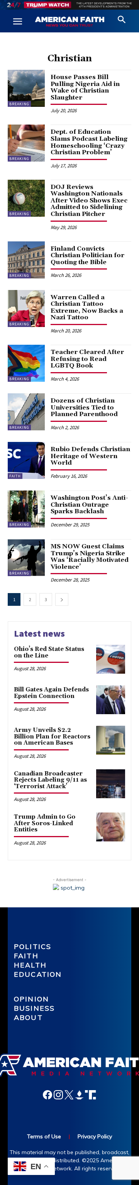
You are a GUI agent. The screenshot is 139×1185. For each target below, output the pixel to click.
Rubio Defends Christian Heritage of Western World (90, 456)
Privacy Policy (95, 1136)
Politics (32, 946)
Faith (15, 476)
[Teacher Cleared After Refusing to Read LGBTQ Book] (26, 363)
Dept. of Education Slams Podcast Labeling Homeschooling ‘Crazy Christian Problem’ (89, 142)
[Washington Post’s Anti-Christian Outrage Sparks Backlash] (26, 509)
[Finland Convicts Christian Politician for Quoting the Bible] (26, 259)
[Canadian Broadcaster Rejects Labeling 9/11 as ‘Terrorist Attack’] (110, 783)
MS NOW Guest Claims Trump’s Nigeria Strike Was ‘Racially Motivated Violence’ (90, 557)
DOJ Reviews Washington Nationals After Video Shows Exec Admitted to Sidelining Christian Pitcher (89, 200)
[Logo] (69, 22)
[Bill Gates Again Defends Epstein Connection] (110, 699)
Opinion (31, 999)
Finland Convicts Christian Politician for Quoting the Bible (87, 255)
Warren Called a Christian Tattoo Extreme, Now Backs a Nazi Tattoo (87, 307)
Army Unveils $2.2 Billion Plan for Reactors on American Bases (52, 737)
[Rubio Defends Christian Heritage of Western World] (26, 460)
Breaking (19, 103)
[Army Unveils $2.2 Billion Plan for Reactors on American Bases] (110, 740)
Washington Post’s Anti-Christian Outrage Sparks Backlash (89, 504)
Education (38, 974)
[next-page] (61, 599)
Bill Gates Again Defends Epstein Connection (51, 693)
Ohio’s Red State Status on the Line (49, 652)
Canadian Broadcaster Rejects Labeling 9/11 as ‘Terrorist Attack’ (50, 780)
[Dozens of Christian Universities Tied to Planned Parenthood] (26, 411)
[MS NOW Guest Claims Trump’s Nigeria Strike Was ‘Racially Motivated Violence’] (26, 557)
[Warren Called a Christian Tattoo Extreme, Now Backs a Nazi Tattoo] (26, 308)
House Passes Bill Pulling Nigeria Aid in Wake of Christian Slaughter (85, 87)
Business (34, 1008)
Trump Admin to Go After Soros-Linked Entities (44, 823)
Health (30, 965)
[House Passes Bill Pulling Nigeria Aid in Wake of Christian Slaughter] (26, 88)
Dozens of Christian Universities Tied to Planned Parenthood (84, 407)
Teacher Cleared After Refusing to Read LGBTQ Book (87, 358)
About (28, 1017)
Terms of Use (44, 1136)
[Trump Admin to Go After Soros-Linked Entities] (110, 826)
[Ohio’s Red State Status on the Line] (110, 659)
